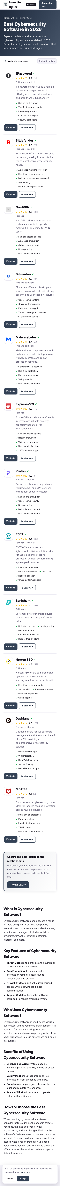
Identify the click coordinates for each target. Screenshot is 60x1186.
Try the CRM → (18, 884)
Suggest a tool (47, 5)
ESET (19, 534)
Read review (27, 127)
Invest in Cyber (22, 5)
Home (6, 18)
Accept (22, 1178)
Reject (10, 1178)
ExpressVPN (25, 404)
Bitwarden (23, 274)
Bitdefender (24, 140)
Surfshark (23, 600)
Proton (21, 471)
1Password (24, 73)
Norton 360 (24, 659)
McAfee (21, 789)
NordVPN (22, 207)
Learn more (25, 1172)
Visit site (10, 127)
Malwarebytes (26, 337)
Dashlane (22, 718)
